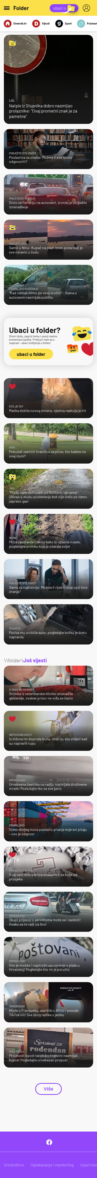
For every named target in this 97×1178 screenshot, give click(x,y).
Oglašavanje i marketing (52, 1164)
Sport (68, 23)
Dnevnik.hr (20, 23)
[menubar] (87, 8)
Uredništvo (14, 1164)
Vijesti (46, 23)
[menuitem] (87, 8)
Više (48, 1089)
